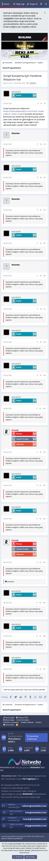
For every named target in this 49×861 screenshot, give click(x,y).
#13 (44, 519)
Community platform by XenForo (22, 836)
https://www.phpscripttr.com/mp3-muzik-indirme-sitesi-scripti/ (24, 112)
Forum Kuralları (22, 720)
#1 (45, 103)
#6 (44, 276)
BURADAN (28, 794)
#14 (44, 562)
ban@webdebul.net (35, 812)
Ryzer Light (9, 717)
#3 (44, 177)
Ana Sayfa (9, 724)
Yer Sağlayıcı (29, 779)
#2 (44, 144)
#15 (44, 603)
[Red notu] (44, 13)
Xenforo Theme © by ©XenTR (11, 838)
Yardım (38, 722)
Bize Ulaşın (10, 720)
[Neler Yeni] (41, 4)
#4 (44, 210)
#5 (44, 243)
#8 (44, 342)
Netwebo (35, 767)
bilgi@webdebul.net (35, 825)
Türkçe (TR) (23, 717)
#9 (44, 375)
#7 (44, 309)
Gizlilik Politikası (27, 722)
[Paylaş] (41, 103)
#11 (44, 452)
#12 (44, 485)
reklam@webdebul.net (34, 806)
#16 (44, 636)
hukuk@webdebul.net (34, 819)
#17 (44, 669)
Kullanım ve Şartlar (11, 722)
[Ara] (46, 4)
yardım (33, 83)
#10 (44, 408)
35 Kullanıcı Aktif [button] (14, 740)
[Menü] (2, 4)
